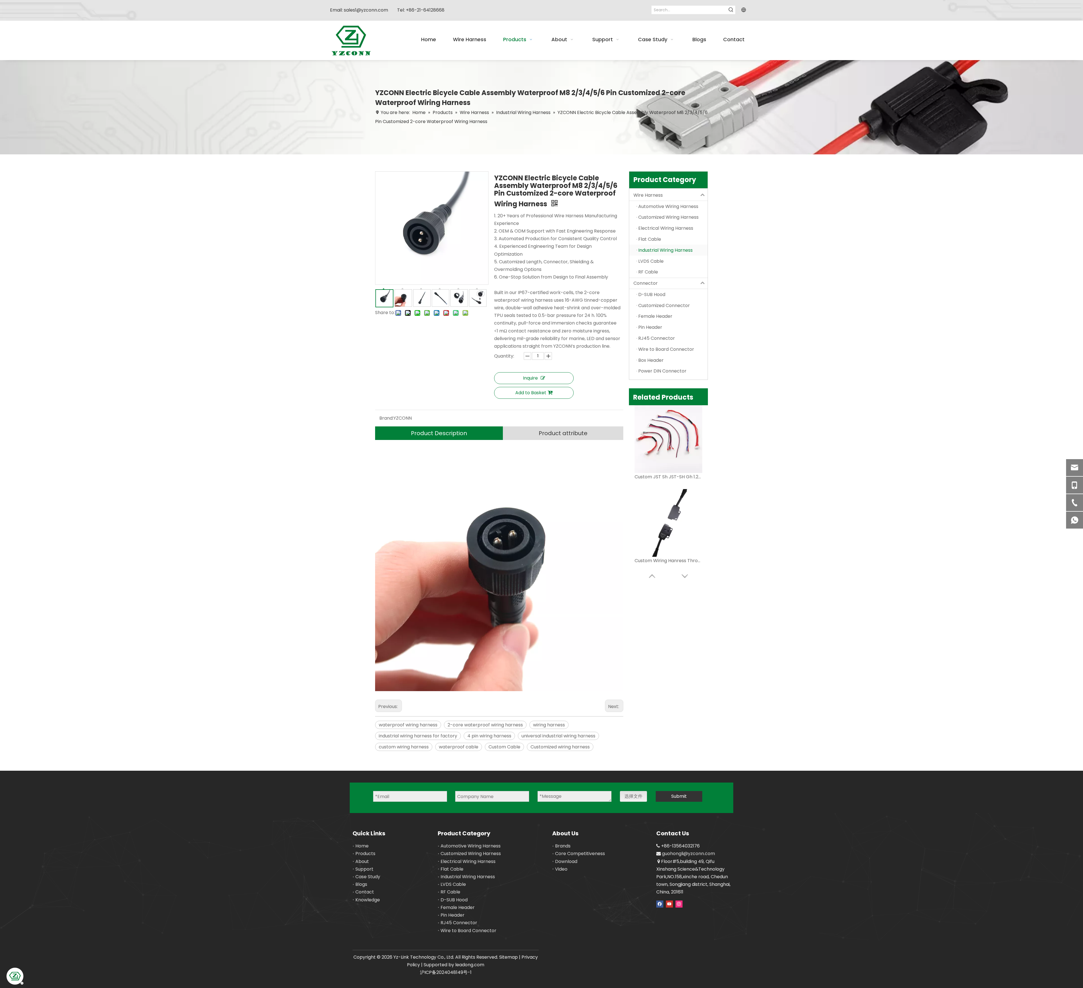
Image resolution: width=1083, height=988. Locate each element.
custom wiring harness (404, 747)
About (362, 861)
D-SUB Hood (454, 900)
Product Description (439, 433)
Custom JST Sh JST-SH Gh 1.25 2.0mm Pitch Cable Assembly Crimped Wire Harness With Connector (668, 477)
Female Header (458, 907)
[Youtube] (669, 904)
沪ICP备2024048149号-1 (446, 972)
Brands (563, 846)
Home (362, 846)
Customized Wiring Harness (471, 853)
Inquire (530, 378)
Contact (364, 892)
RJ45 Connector (459, 922)
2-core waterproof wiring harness (485, 725)
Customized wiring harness (560, 747)
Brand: (386, 418)
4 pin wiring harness (489, 736)
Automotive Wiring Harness (471, 846)
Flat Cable (452, 869)
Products (365, 853)
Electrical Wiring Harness (468, 861)
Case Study (367, 876)
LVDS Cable (453, 884)
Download (566, 861)
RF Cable (450, 892)
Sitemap (508, 957)
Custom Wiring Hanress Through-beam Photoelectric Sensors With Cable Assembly (668, 560)
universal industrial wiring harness (558, 736)
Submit (679, 796)
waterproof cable (458, 747)
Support (364, 869)
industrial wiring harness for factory (418, 736)
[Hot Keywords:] (731, 10)
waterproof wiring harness (408, 725)
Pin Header (453, 915)
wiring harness (549, 725)
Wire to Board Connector (468, 930)
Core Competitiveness (580, 853)
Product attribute (563, 433)
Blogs (361, 884)
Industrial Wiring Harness (468, 876)
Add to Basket (530, 392)
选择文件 (633, 796)
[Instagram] (679, 904)
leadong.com (469, 964)
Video (561, 869)
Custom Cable (504, 747)
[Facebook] (659, 904)
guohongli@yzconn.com (688, 853)
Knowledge (367, 900)
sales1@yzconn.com (366, 10)
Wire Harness (648, 195)
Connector (645, 283)
